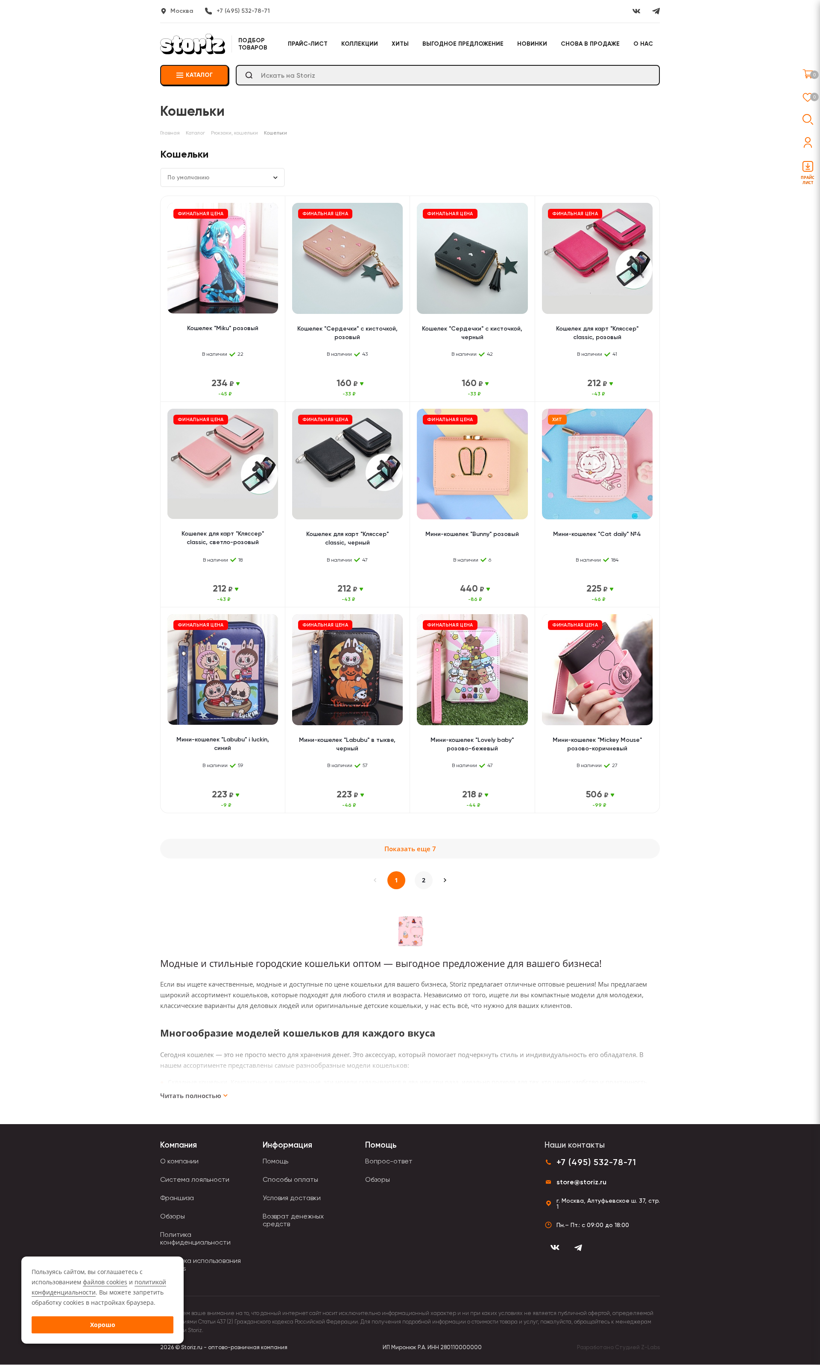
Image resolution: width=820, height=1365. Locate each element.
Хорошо (102, 1325)
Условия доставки (292, 1198)
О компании (179, 1161)
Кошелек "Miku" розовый (222, 328)
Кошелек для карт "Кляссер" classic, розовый (597, 333)
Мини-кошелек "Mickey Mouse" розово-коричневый (597, 744)
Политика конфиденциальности (195, 1238)
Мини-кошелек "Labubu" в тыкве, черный (347, 744)
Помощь (275, 1161)
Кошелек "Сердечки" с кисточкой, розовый (347, 333)
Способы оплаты (290, 1179)
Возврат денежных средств (293, 1220)
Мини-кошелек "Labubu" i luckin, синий (222, 744)
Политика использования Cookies (200, 1264)
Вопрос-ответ (389, 1161)
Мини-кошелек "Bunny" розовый (472, 534)
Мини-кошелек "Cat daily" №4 (597, 534)
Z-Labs (650, 1347)
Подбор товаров (252, 44)
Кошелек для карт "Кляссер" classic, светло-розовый (223, 538)
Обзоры (172, 1216)
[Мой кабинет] (807, 142)
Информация (287, 1145)
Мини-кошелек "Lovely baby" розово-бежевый (472, 744)
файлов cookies (105, 1282)
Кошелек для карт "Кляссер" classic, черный (347, 538)
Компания (178, 1145)
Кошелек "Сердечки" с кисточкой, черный (472, 333)
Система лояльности (194, 1179)
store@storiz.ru (581, 1182)
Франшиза (177, 1198)
